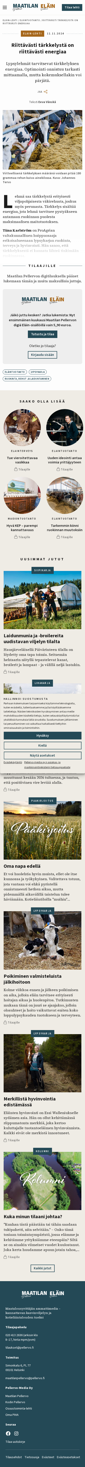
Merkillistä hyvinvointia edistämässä (30, 1102)
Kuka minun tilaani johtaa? (33, 1217)
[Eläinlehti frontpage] (47, 7)
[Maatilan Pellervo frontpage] (25, 7)
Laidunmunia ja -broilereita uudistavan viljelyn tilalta (33, 639)
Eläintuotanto (30, 20)
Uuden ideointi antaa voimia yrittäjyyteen (65, 460)
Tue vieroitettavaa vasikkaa (22, 460)
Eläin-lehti (10, 20)
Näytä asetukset (42, 755)
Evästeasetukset (68, 1457)
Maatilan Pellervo (17, 1396)
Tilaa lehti (72, 7)
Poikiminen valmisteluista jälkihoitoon (33, 979)
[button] (6, 7)
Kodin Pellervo (15, 1402)
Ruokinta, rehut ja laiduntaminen (27, 379)
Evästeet (48, 1457)
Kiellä (42, 745)
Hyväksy (42, 735)
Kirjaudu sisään (42, 354)
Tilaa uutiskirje (15, 1442)
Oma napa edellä (22, 866)
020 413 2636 (14, 1335)
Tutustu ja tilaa (42, 334)
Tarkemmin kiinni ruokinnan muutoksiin (65, 528)
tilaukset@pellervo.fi (19, 1347)
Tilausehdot (13, 1457)
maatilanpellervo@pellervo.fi (25, 1378)
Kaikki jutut (42, 1268)
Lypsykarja (38, 372)
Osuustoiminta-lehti (18, 1408)
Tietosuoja (31, 1457)
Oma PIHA (12, 1415)
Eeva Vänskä (47, 102)
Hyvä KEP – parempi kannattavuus (22, 528)
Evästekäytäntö (13, 762)
